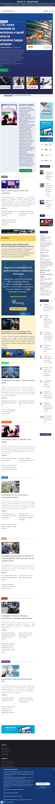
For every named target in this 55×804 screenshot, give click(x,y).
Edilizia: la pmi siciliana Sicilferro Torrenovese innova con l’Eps (48, 359)
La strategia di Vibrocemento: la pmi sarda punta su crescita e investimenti (26, 213)
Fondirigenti (42, 254)
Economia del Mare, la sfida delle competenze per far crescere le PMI (8, 411)
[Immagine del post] (42, 172)
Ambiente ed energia (45, 237)
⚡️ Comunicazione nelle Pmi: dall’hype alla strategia (49, 174)
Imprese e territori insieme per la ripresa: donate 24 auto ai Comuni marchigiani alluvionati (9, 467)
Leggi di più (4, 208)
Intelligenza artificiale (46, 262)
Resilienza (42, 280)
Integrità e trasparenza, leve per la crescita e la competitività (48, 307)
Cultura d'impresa (46, 244)
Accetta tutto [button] (43, 783)
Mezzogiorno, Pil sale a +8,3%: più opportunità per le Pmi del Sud (9, 402)
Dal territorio (44, 246)
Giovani (42, 257)
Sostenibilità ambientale (45, 287)
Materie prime (42, 268)
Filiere (46, 252)
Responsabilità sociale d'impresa (46, 282)
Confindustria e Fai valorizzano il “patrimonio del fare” (48, 418)
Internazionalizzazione (46, 264)
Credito (41, 242)
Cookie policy (6, 787)
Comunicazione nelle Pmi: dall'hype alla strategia (8, 699)
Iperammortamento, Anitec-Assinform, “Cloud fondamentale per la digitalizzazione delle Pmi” (8, 709)
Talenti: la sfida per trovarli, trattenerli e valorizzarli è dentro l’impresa (26, 635)
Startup (42, 288)
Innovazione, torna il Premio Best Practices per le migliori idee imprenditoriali (26, 700)
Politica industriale (45, 279)
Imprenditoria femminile (45, 259)
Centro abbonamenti (6, 751)
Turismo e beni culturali (44, 293)
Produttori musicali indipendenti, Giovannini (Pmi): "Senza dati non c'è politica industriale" (26, 516)
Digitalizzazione (43, 247)
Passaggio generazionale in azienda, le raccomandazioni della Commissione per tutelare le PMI (17, 558)
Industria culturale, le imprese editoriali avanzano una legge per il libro (9, 526)
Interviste (42, 265)
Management (43, 267)
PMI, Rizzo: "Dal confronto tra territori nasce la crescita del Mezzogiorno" (8, 222)
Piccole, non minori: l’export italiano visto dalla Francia (26, 576)
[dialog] (27, 785)
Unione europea (44, 295)
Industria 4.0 (47, 260)
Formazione (44, 256)
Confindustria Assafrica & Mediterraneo (45, 239)
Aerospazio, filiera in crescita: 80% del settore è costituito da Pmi (26, 402)
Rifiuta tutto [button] (43, 787)
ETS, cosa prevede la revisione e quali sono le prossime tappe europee (9, 577)
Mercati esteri (45, 270)
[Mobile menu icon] (53, 11)
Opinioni (42, 272)
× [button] (53, 768)
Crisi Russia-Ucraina (47, 242)
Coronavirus (43, 241)
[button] (19, 802)
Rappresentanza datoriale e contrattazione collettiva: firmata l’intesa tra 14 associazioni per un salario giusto (8, 647)
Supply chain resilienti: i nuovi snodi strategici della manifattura (9, 213)
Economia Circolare (44, 249)
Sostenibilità (46, 285)
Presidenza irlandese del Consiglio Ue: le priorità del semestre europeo (8, 586)
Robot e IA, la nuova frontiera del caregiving (49, 203)
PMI (42, 276)
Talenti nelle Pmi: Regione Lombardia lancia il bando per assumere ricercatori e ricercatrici (8, 635)
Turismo (50, 291)
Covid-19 (49, 240)
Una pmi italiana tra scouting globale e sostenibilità (48, 383)
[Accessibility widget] (1, 802)
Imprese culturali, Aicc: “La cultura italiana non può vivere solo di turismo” (9, 515)
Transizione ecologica (44, 291)
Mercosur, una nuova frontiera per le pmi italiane (9, 459)
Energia (47, 250)
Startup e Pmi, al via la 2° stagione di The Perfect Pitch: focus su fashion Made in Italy (16, 332)
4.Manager (42, 235)
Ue (50, 293)
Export (42, 252)
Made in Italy (49, 265)
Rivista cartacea (5, 749)
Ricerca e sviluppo (46, 284)
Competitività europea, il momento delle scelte (47, 348)
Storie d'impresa (44, 290)
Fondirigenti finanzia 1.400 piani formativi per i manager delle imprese (48, 406)
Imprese (42, 260)
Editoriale (42, 250)
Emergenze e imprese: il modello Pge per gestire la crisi (27, 459)
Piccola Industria (46, 274)
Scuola (41, 285)
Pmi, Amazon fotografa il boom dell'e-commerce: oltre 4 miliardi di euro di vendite (48, 336)
